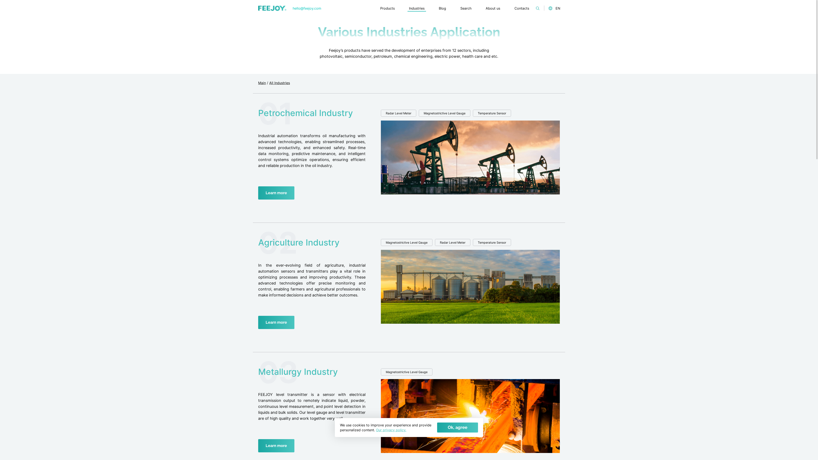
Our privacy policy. (391, 430)
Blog (442, 8)
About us (493, 8)
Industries (417, 8)
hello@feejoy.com (307, 8)
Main (262, 83)
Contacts (521, 8)
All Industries (279, 83)
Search (465, 8)
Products (387, 8)
